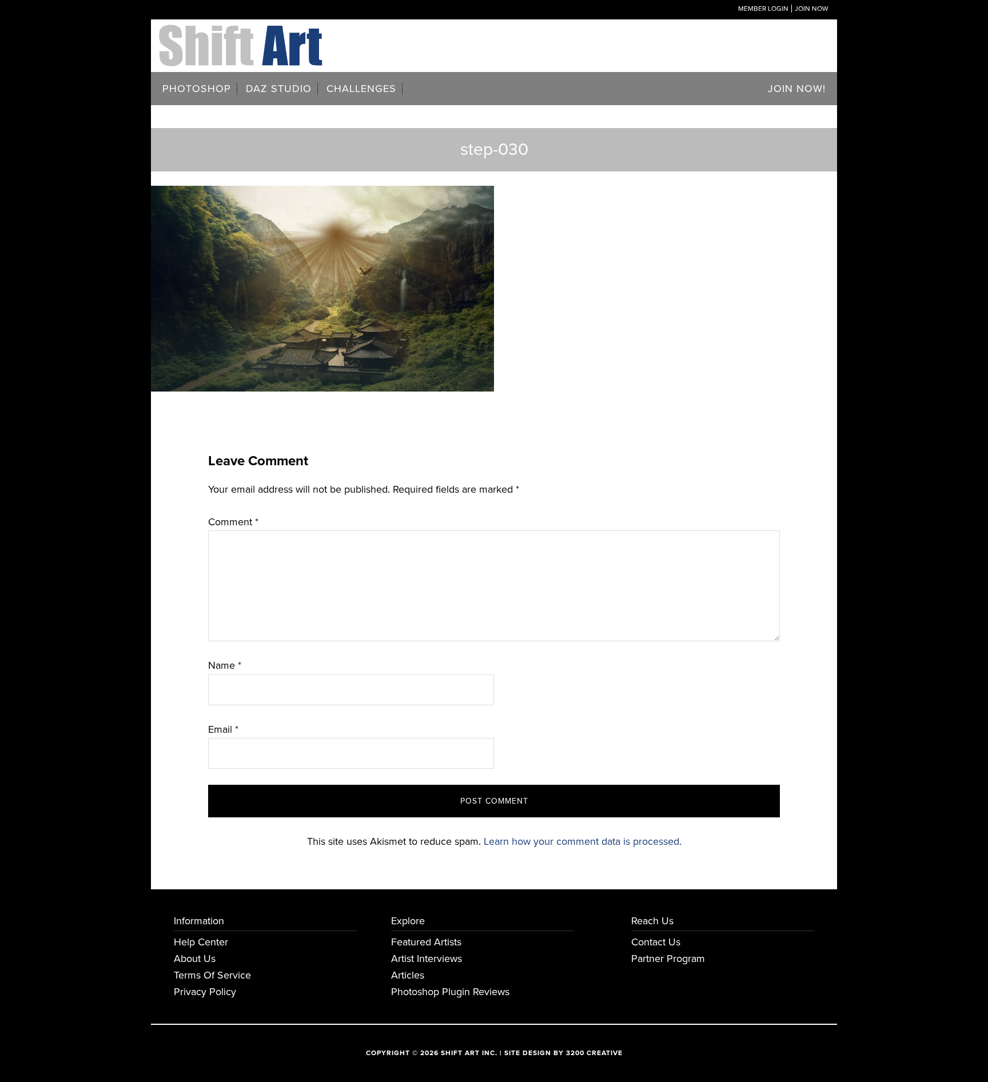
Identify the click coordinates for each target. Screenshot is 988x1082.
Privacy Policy (205, 991)
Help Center (201, 942)
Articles (407, 975)
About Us (195, 958)
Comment (233, 522)
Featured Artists (426, 942)
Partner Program (668, 958)
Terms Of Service (212, 975)
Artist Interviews (426, 958)
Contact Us (655, 942)
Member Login (763, 9)
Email (223, 729)
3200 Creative (594, 1053)
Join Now (811, 9)
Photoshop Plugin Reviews (450, 991)
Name (224, 665)
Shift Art (242, 33)
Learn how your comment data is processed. (583, 841)
